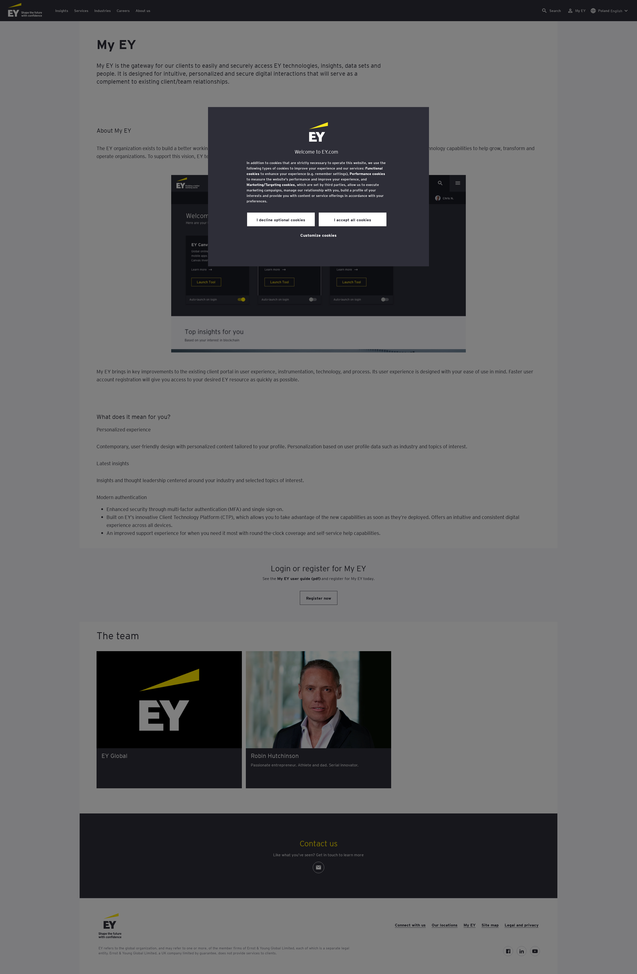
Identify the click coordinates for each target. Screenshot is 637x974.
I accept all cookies (352, 219)
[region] (318, 186)
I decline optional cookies (281, 219)
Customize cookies (318, 235)
